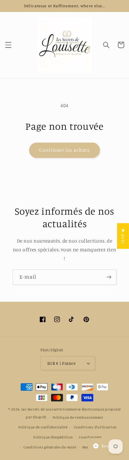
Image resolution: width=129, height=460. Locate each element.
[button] (8, 45)
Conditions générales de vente (49, 447)
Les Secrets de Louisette (41, 409)
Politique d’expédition (53, 437)
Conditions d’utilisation (95, 427)
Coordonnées (90, 437)
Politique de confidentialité (43, 427)
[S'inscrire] (109, 277)
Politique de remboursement (78, 417)
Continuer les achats (64, 150)
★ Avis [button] (123, 236)
